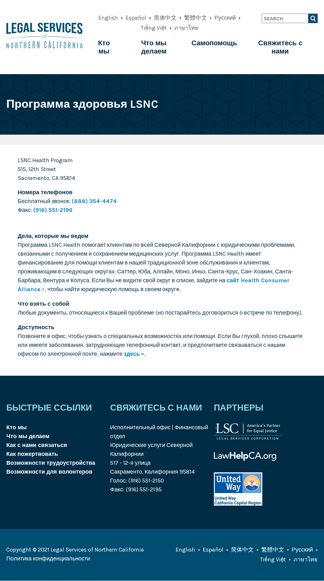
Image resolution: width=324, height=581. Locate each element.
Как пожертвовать (32, 453)
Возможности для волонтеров (49, 471)
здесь (132, 353)
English (108, 17)
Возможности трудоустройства (50, 462)
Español (136, 17)
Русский (225, 17)
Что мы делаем (153, 47)
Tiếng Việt (154, 27)
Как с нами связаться (36, 445)
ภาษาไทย (186, 27)
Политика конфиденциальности (48, 558)
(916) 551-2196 (52, 210)
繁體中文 (195, 17)
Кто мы (104, 47)
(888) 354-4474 (94, 201)
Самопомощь (214, 43)
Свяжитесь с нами (280, 47)
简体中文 (165, 17)
